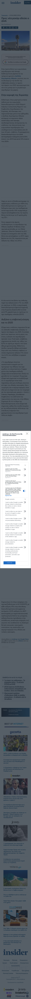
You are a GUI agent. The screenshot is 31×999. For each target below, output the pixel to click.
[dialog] (15, 499)
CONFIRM (9, 562)
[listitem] (15, 465)
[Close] (27, 434)
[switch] (24, 469)
